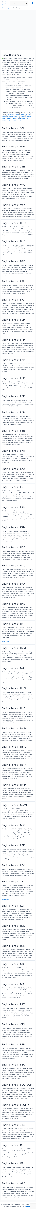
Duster (12, 114)
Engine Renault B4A (13, 583)
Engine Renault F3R (13, 396)
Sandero (4, 120)
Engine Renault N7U (13, 565)
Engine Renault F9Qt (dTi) (17, 1104)
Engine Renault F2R (13, 378)
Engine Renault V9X (13, 1024)
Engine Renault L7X (13, 865)
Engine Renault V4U (13, 184)
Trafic (14, 120)
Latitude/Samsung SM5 (13, 116)
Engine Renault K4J (13, 468)
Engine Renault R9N (13, 945)
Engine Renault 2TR (13, 166)
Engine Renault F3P (13, 319)
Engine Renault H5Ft (14, 746)
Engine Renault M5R (13, 146)
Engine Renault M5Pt (14, 825)
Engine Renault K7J (13, 486)
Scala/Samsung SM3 (13, 118)
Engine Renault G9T (13, 1145)
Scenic (9, 120)
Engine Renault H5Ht (14, 764)
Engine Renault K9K (13, 905)
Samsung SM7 (24, 118)
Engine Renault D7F (13, 261)
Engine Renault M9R (14, 964)
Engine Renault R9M (14, 925)
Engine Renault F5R (13, 430)
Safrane (4, 118)
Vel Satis (19, 120)
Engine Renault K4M (14, 507)
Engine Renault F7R (13, 450)
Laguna (4, 116)
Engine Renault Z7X (13, 881)
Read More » (5, 641)
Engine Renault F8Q (13, 1064)
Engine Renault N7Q (13, 547)
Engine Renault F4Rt (14, 845)
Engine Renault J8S (13, 1124)
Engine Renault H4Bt (14, 688)
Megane (28, 116)
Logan (23, 116)
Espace (17, 114)
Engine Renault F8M (13, 1044)
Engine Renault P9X (13, 1004)
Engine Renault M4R (14, 668)
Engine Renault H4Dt (14, 708)
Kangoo (28, 114)
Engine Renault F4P (13, 339)
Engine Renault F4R (13, 412)
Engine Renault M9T (14, 984)
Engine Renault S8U (13, 128)
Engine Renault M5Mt (14, 805)
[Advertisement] (18, 29)
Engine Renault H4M (14, 647)
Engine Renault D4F (13, 241)
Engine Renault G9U (13, 1163)
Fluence (22, 114)
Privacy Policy (29, 1206)
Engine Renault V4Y (13, 204)
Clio (8, 114)
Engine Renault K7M (13, 527)
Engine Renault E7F (13, 281)
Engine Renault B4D (13, 603)
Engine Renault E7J (13, 299)
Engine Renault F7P (13, 359)
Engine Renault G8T (13, 1183)
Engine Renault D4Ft (14, 728)
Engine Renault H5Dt (14, 223)
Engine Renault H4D (13, 623)
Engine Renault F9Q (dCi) (17, 1084)
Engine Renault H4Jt (14, 784)
